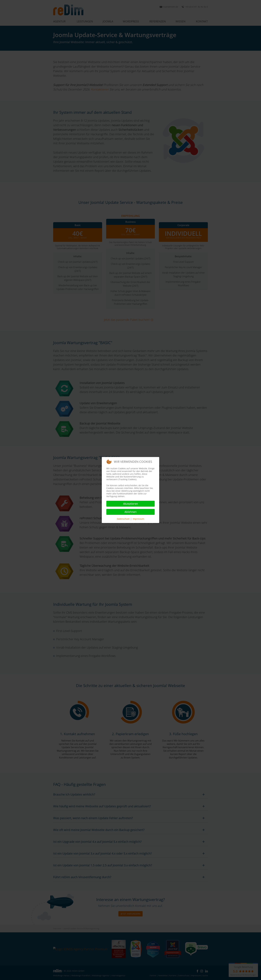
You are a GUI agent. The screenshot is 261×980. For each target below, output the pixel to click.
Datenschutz (123, 518)
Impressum (138, 518)
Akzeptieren (130, 503)
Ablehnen (130, 512)
